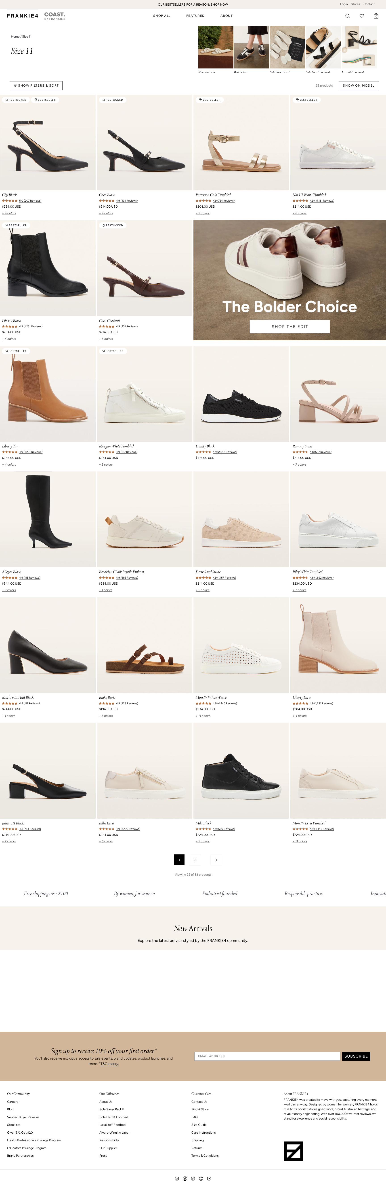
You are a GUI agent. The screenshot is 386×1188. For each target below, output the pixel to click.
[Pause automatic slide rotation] (381, 4)
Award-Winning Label (114, 1133)
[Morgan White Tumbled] (145, 394)
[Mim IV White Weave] (241, 645)
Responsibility (109, 1140)
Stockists (13, 1125)
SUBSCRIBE (356, 1056)
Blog (10, 1109)
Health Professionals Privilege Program (34, 1140)
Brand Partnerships (20, 1156)
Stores (355, 4)
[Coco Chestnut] (145, 268)
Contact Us (199, 1102)
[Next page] (216, 860)
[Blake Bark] (145, 645)
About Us (105, 1102)
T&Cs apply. (110, 1064)
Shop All (162, 16)
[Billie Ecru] (145, 771)
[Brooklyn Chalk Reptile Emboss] (145, 519)
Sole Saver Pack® (111, 1109)
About (226, 16)
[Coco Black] (145, 143)
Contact (369, 4)
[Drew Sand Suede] (241, 519)
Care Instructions (203, 1133)
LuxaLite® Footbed (112, 1125)
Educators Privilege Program (26, 1148)
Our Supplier (108, 1148)
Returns (197, 1148)
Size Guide (199, 1125)
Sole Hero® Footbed (113, 1117)
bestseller (47, 99)
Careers (12, 1102)
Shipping (197, 1140)
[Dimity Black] (241, 394)
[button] (347, 16)
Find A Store (200, 1109)
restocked (17, 99)
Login (344, 4)
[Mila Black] (241, 771)
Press (103, 1156)
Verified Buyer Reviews (23, 1117)
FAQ (194, 1117)
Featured (195, 16)
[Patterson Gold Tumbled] (241, 143)
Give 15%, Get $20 (20, 1133)
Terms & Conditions (205, 1156)
